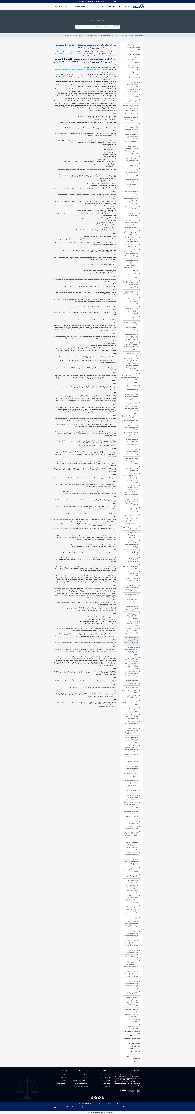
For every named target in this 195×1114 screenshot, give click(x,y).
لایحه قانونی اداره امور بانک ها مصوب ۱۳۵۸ (131, 318)
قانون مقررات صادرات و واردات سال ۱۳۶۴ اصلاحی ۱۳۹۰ (131, 822)
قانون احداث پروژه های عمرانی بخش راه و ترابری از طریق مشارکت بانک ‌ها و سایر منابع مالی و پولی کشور (85, 54)
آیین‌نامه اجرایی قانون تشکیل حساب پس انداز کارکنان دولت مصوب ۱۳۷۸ (131, 601)
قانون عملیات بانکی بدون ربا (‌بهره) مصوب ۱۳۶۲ (132, 90)
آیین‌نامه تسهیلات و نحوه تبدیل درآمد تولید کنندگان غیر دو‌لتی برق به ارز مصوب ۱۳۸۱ (131, 716)
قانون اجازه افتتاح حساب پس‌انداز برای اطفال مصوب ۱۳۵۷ (132, 84)
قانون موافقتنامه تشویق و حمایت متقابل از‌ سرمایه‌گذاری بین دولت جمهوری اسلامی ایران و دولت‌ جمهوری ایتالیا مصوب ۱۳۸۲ (131, 925)
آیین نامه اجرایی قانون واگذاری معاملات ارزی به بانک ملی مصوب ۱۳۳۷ (131, 215)
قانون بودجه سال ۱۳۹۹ (133, 918)
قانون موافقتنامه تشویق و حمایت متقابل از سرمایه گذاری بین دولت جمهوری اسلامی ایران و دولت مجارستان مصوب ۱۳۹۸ (131, 934)
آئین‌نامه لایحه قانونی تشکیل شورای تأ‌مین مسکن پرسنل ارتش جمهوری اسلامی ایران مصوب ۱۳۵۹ (131, 460)
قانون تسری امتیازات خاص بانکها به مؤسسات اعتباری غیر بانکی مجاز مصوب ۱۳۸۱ (131, 119)
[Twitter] (99, 1097)
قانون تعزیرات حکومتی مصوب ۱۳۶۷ (131, 817)
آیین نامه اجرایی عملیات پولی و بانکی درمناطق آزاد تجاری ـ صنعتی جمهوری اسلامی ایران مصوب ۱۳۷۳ (131, 201)
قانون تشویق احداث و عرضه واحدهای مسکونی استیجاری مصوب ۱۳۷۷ (132, 623)
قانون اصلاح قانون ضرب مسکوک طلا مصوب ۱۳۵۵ (132, 876)
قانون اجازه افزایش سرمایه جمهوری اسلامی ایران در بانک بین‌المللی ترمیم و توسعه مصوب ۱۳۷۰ (131, 388)
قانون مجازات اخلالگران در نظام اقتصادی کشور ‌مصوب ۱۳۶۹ (131, 828)
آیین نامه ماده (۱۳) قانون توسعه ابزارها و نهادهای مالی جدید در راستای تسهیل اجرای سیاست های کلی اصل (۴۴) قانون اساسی (131, 899)
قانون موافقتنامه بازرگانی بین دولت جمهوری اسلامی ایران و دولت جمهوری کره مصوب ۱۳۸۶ (131, 723)
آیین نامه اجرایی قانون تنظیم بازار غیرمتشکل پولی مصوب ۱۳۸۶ (131, 186)
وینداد (87, 1112)
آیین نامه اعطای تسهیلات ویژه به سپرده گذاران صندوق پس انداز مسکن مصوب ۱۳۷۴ (131, 239)
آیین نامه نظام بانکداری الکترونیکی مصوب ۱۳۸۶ (133, 164)
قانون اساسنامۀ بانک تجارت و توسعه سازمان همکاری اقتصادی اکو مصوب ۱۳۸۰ (131, 797)
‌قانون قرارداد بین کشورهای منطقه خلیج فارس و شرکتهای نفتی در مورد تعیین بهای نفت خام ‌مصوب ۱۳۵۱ (131, 748)
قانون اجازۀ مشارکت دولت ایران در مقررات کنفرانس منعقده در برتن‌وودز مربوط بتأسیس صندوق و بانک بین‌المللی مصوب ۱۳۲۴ (131, 784)
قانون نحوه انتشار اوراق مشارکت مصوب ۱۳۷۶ (131, 323)
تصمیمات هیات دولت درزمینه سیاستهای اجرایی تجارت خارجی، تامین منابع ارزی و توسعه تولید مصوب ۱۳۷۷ (131, 862)
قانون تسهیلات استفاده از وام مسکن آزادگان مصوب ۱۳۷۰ (129, 702)
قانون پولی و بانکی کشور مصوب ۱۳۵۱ (131, 78)
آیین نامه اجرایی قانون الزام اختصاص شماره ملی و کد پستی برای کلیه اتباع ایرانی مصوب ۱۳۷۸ (131, 300)
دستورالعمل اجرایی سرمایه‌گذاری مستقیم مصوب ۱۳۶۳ (131, 509)
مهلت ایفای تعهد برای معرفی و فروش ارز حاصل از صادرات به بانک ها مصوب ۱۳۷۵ (131, 434)
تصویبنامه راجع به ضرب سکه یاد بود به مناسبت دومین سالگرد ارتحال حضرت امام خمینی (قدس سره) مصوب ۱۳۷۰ (131, 253)
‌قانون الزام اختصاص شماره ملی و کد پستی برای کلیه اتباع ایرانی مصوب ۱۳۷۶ (131, 293)
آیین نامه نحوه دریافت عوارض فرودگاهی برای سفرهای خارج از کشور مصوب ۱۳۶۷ (130, 415)
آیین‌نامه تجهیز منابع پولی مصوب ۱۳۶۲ (132, 354)
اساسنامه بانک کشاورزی (133, 684)
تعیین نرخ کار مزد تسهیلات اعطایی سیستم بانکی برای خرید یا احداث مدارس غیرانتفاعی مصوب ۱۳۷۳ (131, 502)
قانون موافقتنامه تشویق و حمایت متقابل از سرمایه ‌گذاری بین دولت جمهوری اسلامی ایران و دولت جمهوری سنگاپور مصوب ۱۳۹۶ (131, 964)
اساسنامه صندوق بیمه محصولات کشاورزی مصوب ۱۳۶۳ (128, 691)
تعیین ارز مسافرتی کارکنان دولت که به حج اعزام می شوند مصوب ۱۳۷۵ (130, 421)
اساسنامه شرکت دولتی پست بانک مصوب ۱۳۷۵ (131, 697)
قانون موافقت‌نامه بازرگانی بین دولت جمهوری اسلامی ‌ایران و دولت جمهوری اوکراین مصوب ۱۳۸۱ (131, 674)
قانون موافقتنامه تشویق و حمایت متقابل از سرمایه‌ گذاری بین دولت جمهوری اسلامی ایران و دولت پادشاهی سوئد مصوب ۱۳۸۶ (131, 985)
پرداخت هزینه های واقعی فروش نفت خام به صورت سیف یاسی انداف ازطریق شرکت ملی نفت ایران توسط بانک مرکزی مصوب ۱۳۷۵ (131, 651)
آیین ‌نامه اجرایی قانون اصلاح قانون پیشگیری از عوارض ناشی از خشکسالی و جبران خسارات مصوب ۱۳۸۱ (131, 615)
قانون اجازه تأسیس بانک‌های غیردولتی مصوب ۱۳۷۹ (131, 101)
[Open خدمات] (118, 6)
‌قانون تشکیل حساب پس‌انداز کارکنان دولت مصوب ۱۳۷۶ (131, 595)
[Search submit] (67, 6)
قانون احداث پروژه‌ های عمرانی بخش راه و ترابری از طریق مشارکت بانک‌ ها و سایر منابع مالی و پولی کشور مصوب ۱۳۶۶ (131, 337)
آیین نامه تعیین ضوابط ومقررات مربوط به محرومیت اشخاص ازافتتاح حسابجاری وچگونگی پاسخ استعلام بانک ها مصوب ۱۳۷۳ (131, 310)
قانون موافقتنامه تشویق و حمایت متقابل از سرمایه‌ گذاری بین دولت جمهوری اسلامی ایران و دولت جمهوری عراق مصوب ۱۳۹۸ (131, 954)
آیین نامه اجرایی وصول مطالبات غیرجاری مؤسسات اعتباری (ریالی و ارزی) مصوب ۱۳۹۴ (131, 136)
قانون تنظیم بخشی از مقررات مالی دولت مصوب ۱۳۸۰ (131, 1015)
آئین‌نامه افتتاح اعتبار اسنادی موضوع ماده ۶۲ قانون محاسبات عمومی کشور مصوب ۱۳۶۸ (131, 232)
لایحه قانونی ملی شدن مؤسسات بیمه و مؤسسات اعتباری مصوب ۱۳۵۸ (132, 468)
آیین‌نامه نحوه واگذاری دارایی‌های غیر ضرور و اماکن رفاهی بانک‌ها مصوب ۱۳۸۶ (132, 158)
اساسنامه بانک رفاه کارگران (132, 687)
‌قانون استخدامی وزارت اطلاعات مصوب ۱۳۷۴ (131, 1010)
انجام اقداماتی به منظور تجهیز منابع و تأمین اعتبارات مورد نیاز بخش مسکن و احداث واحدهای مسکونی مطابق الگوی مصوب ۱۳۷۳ (131, 835)
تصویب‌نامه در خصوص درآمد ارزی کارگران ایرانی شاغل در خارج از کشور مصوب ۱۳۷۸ (124, 528)
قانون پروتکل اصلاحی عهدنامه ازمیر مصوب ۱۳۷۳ (131, 993)
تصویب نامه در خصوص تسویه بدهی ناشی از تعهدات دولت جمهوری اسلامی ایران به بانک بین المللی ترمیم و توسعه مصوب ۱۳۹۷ (131, 443)
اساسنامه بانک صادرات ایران (132, 680)
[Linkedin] (103, 1097)
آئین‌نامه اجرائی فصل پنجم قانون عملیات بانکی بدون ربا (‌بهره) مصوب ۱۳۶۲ (130, 566)
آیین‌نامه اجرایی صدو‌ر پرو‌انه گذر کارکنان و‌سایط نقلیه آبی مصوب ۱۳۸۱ (132, 1026)
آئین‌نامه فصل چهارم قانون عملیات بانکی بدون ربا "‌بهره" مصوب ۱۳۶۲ (132, 573)
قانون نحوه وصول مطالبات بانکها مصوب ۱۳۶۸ (131, 96)
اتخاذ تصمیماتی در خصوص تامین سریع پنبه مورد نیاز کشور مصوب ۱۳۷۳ (131, 427)
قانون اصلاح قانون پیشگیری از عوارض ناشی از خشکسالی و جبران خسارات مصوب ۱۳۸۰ (131, 608)
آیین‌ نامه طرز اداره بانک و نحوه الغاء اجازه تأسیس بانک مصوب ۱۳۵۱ (131, 193)
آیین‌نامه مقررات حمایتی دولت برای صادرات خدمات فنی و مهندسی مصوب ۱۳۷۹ (126, 245)
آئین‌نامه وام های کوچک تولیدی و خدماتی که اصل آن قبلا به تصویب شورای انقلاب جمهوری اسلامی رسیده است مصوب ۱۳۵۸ (131, 544)
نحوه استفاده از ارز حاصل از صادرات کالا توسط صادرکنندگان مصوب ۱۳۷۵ (131, 854)
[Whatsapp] (92, 1097)
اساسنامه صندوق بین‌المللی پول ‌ (132, 791)
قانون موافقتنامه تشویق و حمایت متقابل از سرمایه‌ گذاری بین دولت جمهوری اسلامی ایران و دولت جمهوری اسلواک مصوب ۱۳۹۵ (131, 975)
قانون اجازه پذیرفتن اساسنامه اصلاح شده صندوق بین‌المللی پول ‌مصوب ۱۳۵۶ (131, 756)
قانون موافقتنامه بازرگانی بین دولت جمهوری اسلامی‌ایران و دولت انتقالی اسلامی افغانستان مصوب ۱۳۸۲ (131, 739)
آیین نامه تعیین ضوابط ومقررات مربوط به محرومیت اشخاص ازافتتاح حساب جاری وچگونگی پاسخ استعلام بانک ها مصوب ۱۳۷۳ (131, 150)
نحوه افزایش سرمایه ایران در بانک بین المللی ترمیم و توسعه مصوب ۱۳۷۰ (131, 275)
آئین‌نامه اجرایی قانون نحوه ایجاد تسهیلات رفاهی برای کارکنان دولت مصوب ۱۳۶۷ (132, 559)
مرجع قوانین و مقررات (138, 35)
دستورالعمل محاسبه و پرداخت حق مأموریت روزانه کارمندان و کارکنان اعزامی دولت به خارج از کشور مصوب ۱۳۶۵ (131, 397)
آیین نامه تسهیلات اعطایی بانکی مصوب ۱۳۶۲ (131, 142)
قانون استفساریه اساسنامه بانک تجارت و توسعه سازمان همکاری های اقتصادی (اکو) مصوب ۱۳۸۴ (131, 805)
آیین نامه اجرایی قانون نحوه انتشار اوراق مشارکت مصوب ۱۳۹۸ (132, 329)
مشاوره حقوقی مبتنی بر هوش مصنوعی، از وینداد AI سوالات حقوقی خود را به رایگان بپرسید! (97, 1)
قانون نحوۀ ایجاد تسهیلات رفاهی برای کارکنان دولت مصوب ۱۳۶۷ (131, 553)
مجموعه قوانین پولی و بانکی (127, 35)
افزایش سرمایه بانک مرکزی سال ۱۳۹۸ (131, 812)
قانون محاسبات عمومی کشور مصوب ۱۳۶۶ (131, 1020)
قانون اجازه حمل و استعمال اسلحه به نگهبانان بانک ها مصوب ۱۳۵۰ (132, 580)
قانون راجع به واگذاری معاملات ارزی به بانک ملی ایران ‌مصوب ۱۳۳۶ (131, 208)
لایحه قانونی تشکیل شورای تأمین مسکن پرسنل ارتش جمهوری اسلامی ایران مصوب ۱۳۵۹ (131, 452)
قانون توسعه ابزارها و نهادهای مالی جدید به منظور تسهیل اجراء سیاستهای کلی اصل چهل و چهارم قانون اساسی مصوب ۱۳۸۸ (131, 172)
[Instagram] (95, 1097)
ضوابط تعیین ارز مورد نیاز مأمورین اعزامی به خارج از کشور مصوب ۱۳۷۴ (131, 869)
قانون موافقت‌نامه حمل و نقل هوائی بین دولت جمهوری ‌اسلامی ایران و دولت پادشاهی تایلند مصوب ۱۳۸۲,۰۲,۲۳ (131, 731)
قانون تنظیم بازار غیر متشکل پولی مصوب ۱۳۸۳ (132, 180)
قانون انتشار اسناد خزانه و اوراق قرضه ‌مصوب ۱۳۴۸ (131, 762)
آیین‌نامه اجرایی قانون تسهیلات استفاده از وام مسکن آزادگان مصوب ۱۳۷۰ (131, 709)
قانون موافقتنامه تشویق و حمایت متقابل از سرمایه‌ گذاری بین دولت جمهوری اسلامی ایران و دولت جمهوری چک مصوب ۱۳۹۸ (131, 944)
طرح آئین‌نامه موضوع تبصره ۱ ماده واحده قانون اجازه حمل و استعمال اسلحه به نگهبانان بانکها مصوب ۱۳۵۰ (131, 588)
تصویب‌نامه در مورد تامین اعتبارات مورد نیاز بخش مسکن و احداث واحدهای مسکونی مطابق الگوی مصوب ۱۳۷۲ (131, 534)
